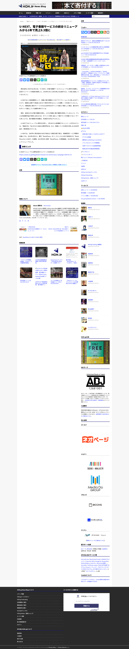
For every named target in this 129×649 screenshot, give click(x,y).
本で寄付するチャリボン (100, 569)
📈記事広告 (84, 160)
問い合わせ (20, 641)
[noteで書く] (45, 79)
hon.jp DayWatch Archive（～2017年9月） (93, 199)
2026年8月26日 (85, 56)
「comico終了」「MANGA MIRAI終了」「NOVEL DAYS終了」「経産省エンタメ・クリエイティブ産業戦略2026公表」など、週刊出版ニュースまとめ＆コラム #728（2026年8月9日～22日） (95, 74)
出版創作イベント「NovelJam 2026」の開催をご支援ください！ (49, 164)
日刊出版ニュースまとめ (88, 119)
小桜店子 (90, 226)
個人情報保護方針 (21, 622)
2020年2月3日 (26, 35)
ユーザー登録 (89, 13)
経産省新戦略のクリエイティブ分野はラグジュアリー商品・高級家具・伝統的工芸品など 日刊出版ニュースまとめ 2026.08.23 (95, 82)
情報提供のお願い (21, 608)
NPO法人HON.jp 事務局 (94, 244)
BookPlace (26, 237)
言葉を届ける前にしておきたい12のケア (93, 134)
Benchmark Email (95, 559)
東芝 (41, 237)
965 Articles (47, 205)
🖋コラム (83, 131)
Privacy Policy (52, 647)
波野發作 (90, 263)
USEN (37, 237)
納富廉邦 (90, 300)
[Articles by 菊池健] (84, 322)
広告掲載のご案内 (21, 602)
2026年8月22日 (85, 93)
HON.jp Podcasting (86, 175)
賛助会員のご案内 (21, 605)
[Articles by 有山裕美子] (84, 313)
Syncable (84, 565)
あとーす (83, 549)
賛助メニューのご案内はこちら (95, 540)
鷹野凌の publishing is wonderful (91, 140)
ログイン (19, 624)
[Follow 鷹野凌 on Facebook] (22, 221)
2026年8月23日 (85, 86)
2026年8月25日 (85, 63)
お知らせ (66, 13)
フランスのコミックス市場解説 (90, 143)
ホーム (21, 13)
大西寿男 (90, 281)
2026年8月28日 (85, 44)
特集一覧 (38, 13)
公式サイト (84, 181)
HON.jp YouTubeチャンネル (89, 172)
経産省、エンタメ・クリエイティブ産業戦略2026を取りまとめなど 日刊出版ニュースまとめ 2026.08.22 (95, 90)
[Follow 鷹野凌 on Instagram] (24, 221)
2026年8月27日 (85, 50)
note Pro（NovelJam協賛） (99, 563)
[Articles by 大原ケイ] (84, 220)
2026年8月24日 (85, 78)
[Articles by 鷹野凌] (84, 211)
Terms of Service (62, 647)
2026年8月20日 (85, 107)
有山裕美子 (91, 309)
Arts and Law (85, 559)
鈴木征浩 (89, 549)
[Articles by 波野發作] (84, 266)
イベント (48, 13)
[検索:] (100, 16)
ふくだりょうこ (92, 327)
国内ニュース (45, 35)
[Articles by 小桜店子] (84, 230)
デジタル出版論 (86, 137)
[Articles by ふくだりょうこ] (84, 331)
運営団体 (100, 13)
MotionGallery (85, 563)
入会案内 (19, 636)
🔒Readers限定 (85, 128)
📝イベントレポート (86, 154)
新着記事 (28, 13)
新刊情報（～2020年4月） (88, 193)
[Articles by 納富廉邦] (84, 303)
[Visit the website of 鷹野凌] (20, 221)
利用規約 (19, 619)
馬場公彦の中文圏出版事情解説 (90, 149)
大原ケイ (90, 217)
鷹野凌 (35, 35)
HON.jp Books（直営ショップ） (90, 178)
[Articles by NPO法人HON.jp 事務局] (84, 248)
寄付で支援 (20, 639)
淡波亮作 (104, 549)
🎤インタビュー (85, 152)
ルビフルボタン (90, 571)
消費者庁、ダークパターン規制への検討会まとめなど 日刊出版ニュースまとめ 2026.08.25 (95, 66)
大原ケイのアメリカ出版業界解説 (91, 146)
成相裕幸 (90, 254)
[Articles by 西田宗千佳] (84, 276)
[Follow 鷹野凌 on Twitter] (27, 221)
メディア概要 (77, 13)
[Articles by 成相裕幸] (84, 257)
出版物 (57, 13)
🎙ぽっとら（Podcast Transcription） (91, 157)
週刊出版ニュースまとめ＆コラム (90, 122)
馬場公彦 (90, 235)
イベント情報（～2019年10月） (90, 196)
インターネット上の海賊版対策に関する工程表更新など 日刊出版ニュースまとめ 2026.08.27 (95, 47)
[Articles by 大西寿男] (84, 285)
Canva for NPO (90, 561)
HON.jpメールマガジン (23, 597)
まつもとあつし (92, 290)
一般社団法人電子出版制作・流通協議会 (93, 400)
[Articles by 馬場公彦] (84, 239)
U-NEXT (32, 237)
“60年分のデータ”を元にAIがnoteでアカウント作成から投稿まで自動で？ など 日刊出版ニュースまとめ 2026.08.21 (95, 97)
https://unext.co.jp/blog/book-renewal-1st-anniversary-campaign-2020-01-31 (45, 155)
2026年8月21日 (85, 101)
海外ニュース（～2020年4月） (89, 190)
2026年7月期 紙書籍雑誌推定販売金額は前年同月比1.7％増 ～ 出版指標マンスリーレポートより (95, 60)
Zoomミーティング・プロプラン (95, 567)
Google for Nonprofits (101, 561)
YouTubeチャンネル (22, 611)
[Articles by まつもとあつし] (84, 294)
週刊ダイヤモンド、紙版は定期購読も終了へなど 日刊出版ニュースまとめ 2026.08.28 (95, 41)
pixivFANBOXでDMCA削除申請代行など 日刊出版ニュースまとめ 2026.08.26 (95, 54)
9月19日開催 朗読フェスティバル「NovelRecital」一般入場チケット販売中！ (49, 40)
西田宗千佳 (91, 272)
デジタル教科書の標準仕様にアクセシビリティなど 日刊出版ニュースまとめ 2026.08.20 (95, 105)
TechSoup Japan (92, 565)
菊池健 (90, 318)
